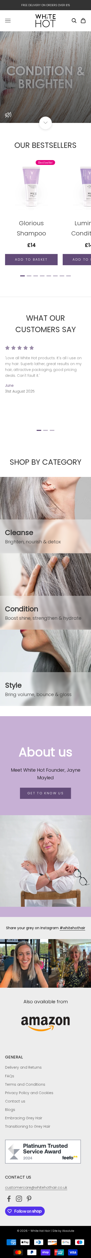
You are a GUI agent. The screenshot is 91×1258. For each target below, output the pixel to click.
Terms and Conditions (25, 1084)
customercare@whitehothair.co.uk (36, 1187)
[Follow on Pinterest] (29, 1199)
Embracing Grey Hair (23, 1118)
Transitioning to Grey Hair (27, 1126)
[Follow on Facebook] (9, 1199)
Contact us (15, 1101)
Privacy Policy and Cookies (29, 1092)
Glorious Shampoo (31, 228)
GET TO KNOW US (45, 793)
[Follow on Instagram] (19, 1199)
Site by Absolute (63, 1231)
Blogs (10, 1109)
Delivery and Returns (23, 1067)
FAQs (9, 1076)
